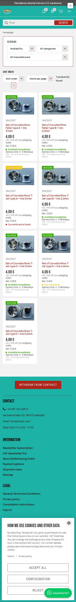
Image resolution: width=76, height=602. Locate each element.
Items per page (38, 78)
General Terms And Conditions (21, 493)
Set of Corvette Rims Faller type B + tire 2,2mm (54, 127)
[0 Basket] (61, 11)
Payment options (13, 464)
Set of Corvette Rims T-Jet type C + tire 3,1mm (19, 265)
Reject (38, 590)
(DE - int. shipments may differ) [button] (17, 155)
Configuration (38, 579)
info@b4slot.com (20, 421)
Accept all (38, 567)
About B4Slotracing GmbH (19, 458)
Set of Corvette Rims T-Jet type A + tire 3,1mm (19, 197)
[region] (38, 32)
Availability (16, 48)
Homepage (8, 32)
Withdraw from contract (38, 384)
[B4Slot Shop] (7, 11)
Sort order (11, 78)
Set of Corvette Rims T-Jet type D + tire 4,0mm (55, 265)
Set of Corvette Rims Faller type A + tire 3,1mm (18, 127)
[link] (38, 51)
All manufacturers (20, 57)
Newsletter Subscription (18, 448)
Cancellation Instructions (18, 504)
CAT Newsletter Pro (15, 453)
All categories (48, 48)
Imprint (7, 510)
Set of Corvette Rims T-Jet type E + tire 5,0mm (19, 333)
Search (63, 22)
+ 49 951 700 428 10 (17, 409)
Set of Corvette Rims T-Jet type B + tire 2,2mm (55, 197)
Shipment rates (12, 469)
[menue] (69, 11)
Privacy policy (11, 499)
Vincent (11, 120)
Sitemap (8, 474)
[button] (5, 85)
